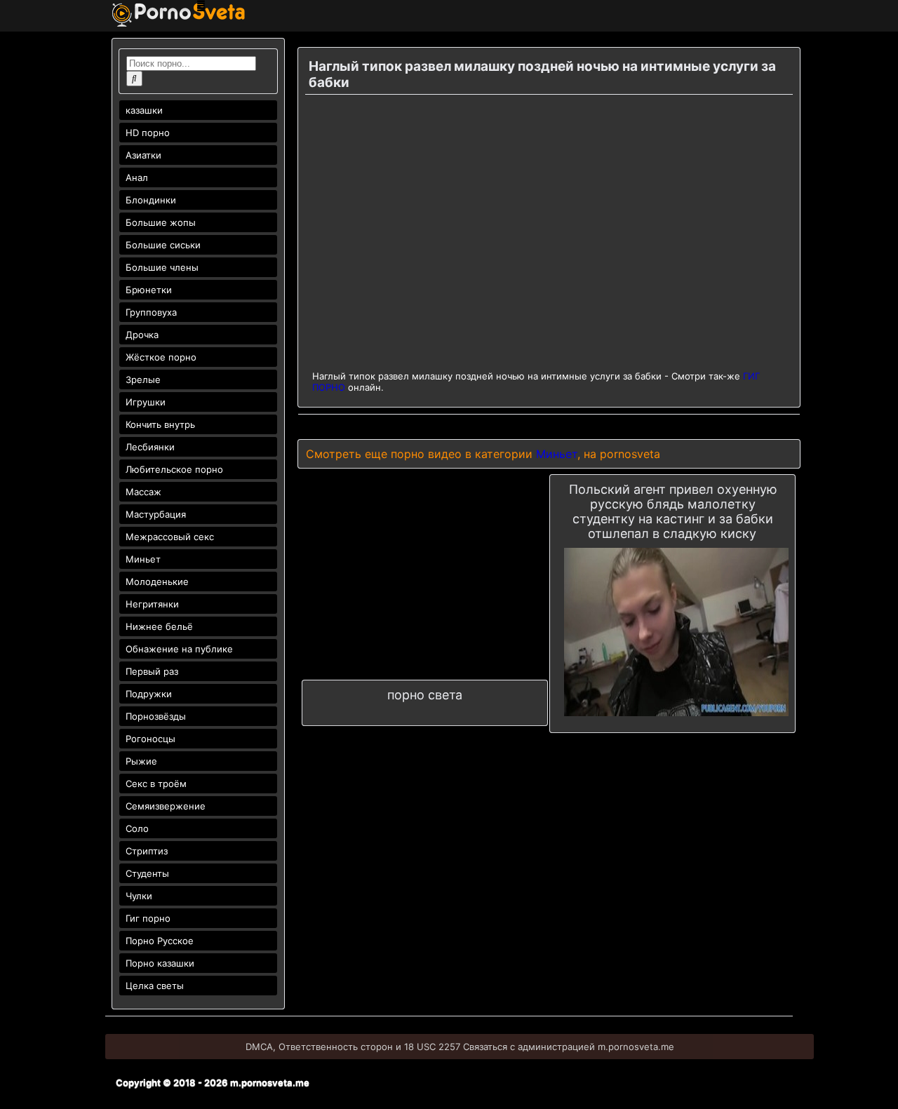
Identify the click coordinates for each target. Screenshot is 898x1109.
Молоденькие (157, 581)
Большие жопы (161, 222)
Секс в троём (156, 783)
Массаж (143, 491)
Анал (137, 177)
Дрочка (142, 334)
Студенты (147, 873)
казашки (144, 110)
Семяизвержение (166, 806)
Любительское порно (174, 469)
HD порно (148, 132)
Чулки (139, 895)
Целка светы (155, 985)
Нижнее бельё (159, 626)
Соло (137, 828)
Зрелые (143, 379)
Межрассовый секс (170, 536)
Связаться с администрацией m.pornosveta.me (568, 1046)
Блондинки (151, 200)
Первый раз (152, 671)
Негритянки (152, 604)
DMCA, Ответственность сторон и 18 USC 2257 (353, 1046)
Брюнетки (149, 289)
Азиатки (143, 155)
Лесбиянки (150, 446)
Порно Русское (160, 940)
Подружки (149, 693)
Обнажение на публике (179, 648)
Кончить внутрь (160, 424)
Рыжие (141, 761)
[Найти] (134, 78)
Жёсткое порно (161, 357)
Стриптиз (147, 850)
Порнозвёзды (156, 716)
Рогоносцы (150, 738)
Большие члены (162, 267)
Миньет (143, 559)
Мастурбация (156, 514)
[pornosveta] (178, 23)
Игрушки (146, 402)
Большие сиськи (163, 244)
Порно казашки (160, 963)
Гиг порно (148, 918)
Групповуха (151, 312)
